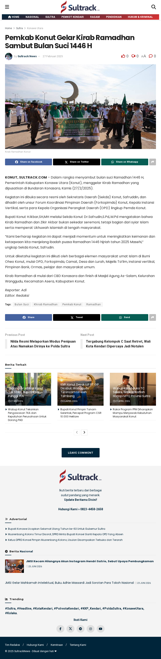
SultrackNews (22, 651)
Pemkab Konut (72, 304)
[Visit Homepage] (80, 7)
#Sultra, (10, 608)
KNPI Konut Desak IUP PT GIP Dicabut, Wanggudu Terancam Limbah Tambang (80, 390)
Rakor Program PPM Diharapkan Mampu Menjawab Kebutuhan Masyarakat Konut (133, 413)
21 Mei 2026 (16, 401)
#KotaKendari (42, 608)
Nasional (32, 17)
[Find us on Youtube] (101, 629)
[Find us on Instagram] (91, 629)
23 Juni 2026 (144, 583)
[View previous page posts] (77, 432)
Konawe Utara (35, 28)
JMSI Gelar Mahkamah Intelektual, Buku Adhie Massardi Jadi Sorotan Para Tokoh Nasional (69, 583)
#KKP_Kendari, (91, 608)
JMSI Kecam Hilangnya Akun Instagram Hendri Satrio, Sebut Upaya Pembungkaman (90, 561)
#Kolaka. (11, 613)
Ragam (95, 17)
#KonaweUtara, (133, 608)
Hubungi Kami (35, 644)
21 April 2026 (122, 401)
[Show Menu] (7, 7)
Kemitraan (57, 644)
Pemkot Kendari (72, 17)
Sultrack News (27, 56)
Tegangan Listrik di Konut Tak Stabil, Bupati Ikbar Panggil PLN (25, 392)
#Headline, (24, 608)
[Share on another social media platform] (152, 162)
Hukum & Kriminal (140, 17)
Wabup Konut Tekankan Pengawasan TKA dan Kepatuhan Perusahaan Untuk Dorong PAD (27, 415)
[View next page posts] (84, 432)
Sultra (50, 17)
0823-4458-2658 (91, 509)
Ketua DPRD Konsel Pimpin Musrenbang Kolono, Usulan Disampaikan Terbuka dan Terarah (65, 540)
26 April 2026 (70, 401)
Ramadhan (93, 304)
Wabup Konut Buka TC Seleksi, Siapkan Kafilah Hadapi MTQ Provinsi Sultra (131, 392)
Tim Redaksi (12, 644)
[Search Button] (153, 7)
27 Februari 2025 (53, 56)
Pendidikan (114, 17)
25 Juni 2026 (35, 566)
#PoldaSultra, (112, 608)
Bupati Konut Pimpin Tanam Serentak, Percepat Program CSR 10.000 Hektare (80, 413)
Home (15, 17)
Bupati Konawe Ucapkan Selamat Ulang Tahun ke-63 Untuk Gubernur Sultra (56, 529)
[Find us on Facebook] (60, 629)
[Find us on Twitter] (70, 629)
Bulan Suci (22, 304)
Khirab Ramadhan (46, 304)
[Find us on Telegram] (80, 629)
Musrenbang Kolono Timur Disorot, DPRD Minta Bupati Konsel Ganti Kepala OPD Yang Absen (65, 534)
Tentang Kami (78, 644)
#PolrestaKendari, (67, 608)
